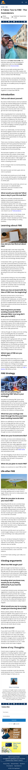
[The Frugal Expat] (3, 2)
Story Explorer (9, 765)
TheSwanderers (16, 211)
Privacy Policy (6, 763)
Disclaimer (22, 763)
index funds (21, 449)
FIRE (6, 7)
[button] (22, 2)
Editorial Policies (15, 763)
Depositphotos (18, 765)
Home (2, 7)
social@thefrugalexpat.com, (11, 758)
